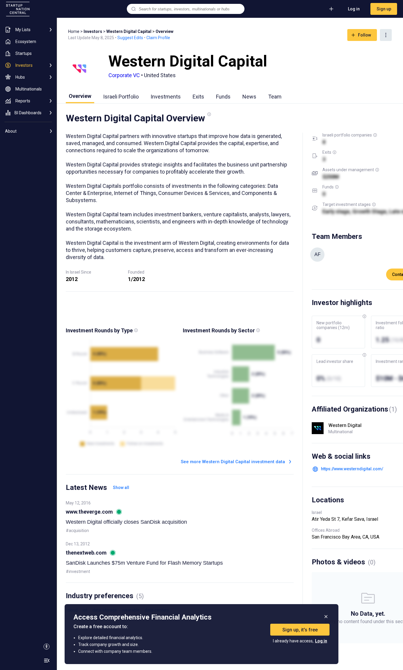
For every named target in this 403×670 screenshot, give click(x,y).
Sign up (384, 9)
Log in (354, 9)
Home (73, 31)
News (249, 96)
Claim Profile (158, 37)
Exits (198, 96)
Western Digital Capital (128, 31)
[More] (386, 35)
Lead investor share (334, 361)
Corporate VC (124, 75)
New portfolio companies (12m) (333, 325)
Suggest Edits (130, 37)
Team (275, 96)
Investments (166, 96)
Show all (121, 487)
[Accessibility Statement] (46, 646)
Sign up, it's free (300, 630)
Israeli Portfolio (121, 96)
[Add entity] (331, 9)
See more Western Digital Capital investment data (233, 461)
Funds (223, 96)
